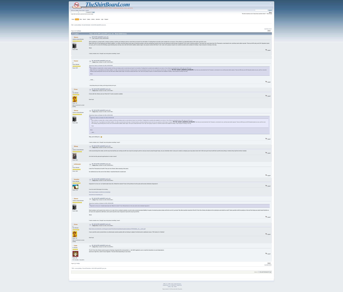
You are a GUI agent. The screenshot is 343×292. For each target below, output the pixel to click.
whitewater (77, 164)
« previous (266, 28)
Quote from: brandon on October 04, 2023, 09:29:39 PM (101, 203)
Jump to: (256, 272)
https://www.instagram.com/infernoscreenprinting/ (99, 192)
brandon (76, 179)
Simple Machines (177, 283)
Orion (76, 89)
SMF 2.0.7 (165, 283)
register (87, 10)
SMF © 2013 (171, 283)
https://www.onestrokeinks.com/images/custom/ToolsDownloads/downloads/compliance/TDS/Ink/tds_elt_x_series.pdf (117, 229)
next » (270, 28)
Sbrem (76, 37)
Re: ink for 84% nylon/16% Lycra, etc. (101, 60)
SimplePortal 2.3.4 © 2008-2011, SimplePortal (172, 285)
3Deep (76, 146)
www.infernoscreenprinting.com (96, 194)
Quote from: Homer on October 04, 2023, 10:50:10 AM (100, 115)
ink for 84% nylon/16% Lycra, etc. (100, 37)
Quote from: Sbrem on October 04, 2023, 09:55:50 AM (100, 65)
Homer (76, 61)
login (83, 10)
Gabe (75, 245)
